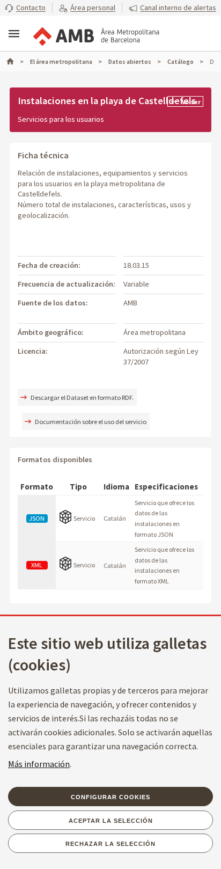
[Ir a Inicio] (15, 61)
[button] (25, 8)
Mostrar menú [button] (13, 33)
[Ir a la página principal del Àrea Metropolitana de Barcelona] (95, 34)
